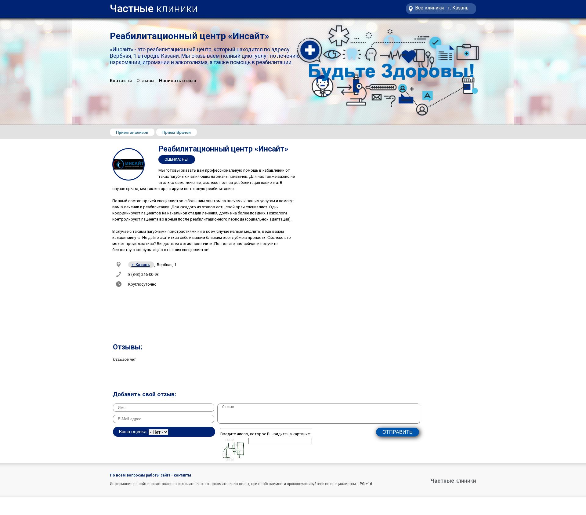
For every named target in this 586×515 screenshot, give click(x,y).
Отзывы (145, 80)
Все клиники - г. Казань (441, 8)
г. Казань (141, 264)
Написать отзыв (177, 80)
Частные (154, 7)
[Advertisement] (391, 279)
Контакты (121, 80)
